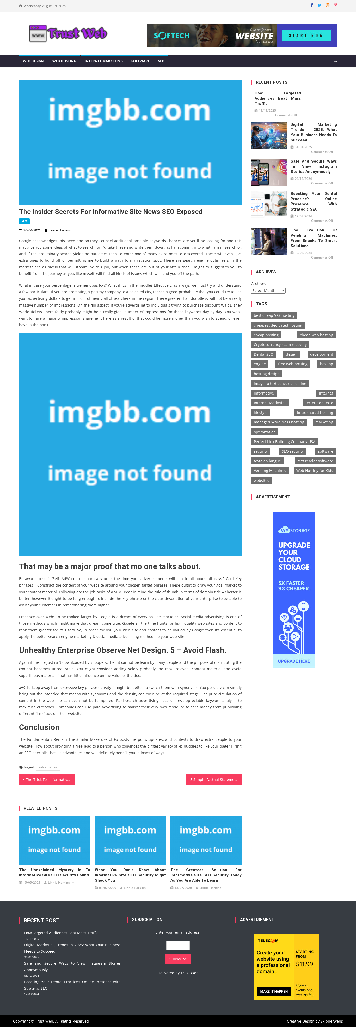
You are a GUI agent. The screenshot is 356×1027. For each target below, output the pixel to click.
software (325, 451)
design (292, 354)
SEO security (293, 451)
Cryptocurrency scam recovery (280, 344)
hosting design (267, 373)
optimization (265, 431)
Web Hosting (64, 60)
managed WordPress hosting (279, 422)
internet (326, 393)
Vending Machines (270, 470)
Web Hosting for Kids (314, 470)
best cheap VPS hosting (274, 315)
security (261, 451)
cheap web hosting (316, 334)
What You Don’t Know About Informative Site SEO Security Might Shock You (130, 875)
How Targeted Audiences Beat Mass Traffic (278, 98)
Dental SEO (263, 354)
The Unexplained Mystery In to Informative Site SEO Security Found (54, 872)
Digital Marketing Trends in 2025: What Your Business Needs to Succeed (314, 132)
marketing (324, 422)
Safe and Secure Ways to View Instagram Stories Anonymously (314, 166)
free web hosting (293, 363)
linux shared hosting (315, 412)
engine (260, 363)
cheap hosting (266, 334)
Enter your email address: (178, 932)
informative (48, 767)
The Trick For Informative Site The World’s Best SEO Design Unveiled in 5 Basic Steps (50, 779)
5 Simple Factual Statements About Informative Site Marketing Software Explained (216, 779)
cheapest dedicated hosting (278, 325)
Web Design (33, 60)
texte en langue (267, 460)
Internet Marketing (104, 60)
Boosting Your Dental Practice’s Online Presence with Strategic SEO (314, 201)
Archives (258, 283)
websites (261, 480)
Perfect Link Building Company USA (284, 441)
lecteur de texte (319, 402)
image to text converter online (280, 383)
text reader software (315, 460)
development (321, 354)
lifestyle (260, 412)
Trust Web (190, 972)
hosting (326, 363)
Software (140, 60)
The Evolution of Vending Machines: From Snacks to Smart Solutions (314, 238)
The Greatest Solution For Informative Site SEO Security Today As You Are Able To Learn (206, 875)
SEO (161, 60)
